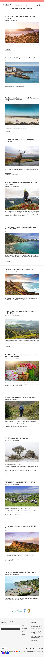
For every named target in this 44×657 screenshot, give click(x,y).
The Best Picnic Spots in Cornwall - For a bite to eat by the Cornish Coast (21, 99)
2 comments (15, 174)
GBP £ (3, 648)
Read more (8, 49)
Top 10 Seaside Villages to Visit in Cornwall (20, 58)
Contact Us (24, 623)
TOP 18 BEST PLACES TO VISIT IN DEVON (20, 482)
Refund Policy (24, 626)
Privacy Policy (24, 625)
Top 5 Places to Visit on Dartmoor (16, 438)
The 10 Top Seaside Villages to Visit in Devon (20, 572)
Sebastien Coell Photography (31, 651)
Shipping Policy (24, 628)
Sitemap (23, 634)
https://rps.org (34, 640)
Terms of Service (25, 630)
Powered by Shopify (39, 651)
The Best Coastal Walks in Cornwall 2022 (19, 269)
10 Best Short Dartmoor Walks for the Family (20, 397)
